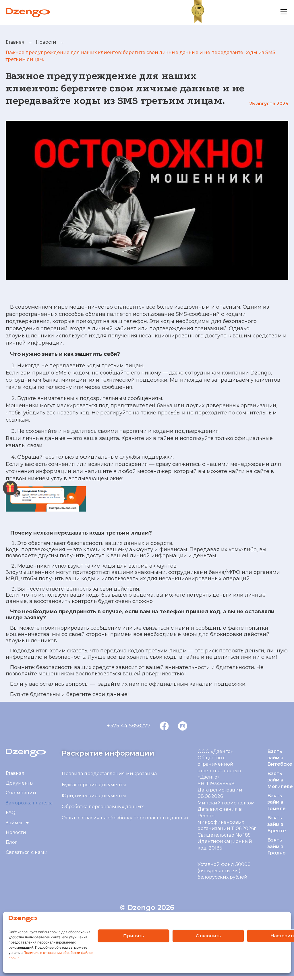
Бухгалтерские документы (94, 784)
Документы (20, 783)
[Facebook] (164, 726)
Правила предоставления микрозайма (109, 773)
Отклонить (208, 935)
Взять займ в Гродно (276, 846)
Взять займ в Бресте (276, 824)
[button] (27, 852)
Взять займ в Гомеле (276, 802)
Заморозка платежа (29, 803)
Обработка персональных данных (103, 806)
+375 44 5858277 (128, 726)
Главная (15, 42)
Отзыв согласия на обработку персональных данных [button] (125, 818)
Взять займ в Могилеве (280, 780)
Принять (133, 935)
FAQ (11, 812)
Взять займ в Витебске (279, 758)
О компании (21, 793)
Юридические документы (94, 795)
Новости (46, 42)
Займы (14, 822)
